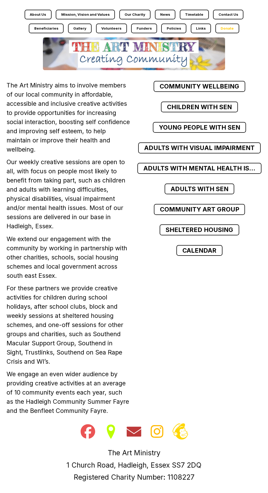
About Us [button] (38, 14)
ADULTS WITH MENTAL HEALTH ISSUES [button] (202, 168)
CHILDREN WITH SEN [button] (199, 107)
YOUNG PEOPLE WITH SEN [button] (199, 127)
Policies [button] (174, 28)
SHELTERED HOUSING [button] (199, 230)
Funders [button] (144, 28)
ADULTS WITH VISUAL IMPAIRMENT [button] (199, 148)
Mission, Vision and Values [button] (85, 14)
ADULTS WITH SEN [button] (199, 189)
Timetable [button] (194, 14)
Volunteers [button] (111, 28)
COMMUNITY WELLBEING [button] (199, 86)
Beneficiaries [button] (46, 28)
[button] (88, 431)
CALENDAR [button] (199, 250)
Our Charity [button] (135, 14)
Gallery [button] (79, 28)
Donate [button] (227, 28)
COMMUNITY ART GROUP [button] (199, 209)
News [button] (165, 14)
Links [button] (201, 28)
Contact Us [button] (228, 14)
